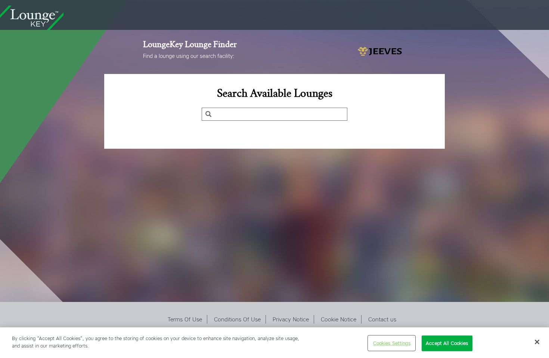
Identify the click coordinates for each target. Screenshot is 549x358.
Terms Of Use (185, 319)
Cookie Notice (338, 319)
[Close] (537, 342)
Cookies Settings (391, 343)
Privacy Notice (291, 319)
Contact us (382, 319)
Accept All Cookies (447, 343)
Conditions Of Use (237, 319)
